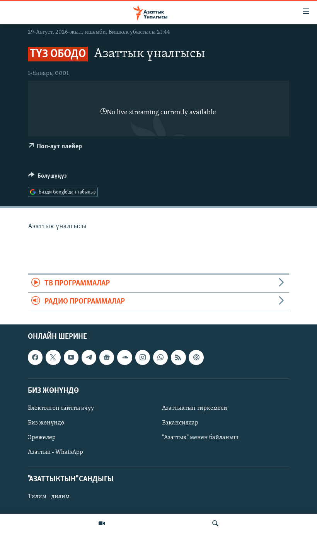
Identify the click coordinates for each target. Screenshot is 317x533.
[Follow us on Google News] (106, 357)
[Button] (47, 177)
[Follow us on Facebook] (35, 357)
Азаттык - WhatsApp (55, 452)
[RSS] (178, 357)
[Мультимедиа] (101, 523)
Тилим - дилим (49, 497)
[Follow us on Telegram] (89, 357)
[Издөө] (215, 523)
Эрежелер (42, 438)
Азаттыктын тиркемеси (194, 408)
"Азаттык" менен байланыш (200, 438)
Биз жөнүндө (46, 423)
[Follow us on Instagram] (142, 357)
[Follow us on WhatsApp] (160, 357)
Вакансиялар (180, 423)
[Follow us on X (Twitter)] (53, 357)
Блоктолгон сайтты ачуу (61, 408)
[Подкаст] (196, 357)
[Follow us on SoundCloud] (124, 357)
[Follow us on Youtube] (71, 357)
